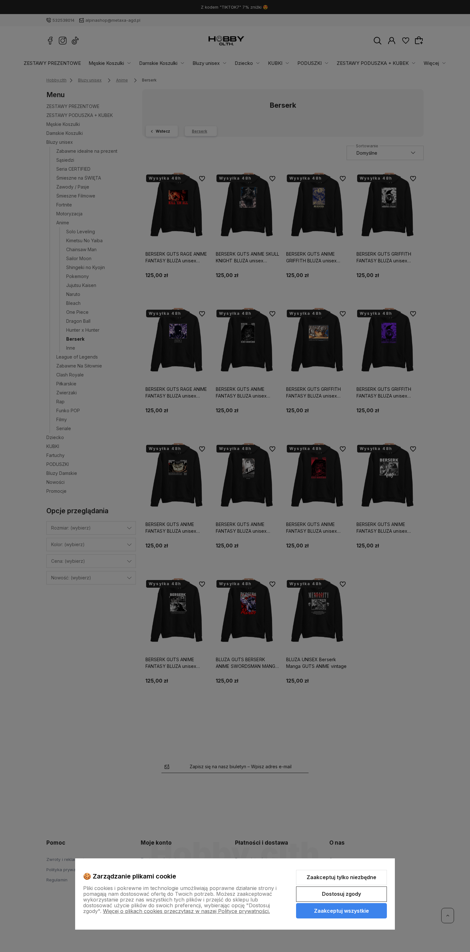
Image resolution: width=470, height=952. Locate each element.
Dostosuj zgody (341, 894)
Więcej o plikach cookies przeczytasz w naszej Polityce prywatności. (186, 911)
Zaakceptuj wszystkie (341, 911)
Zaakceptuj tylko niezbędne (341, 877)
